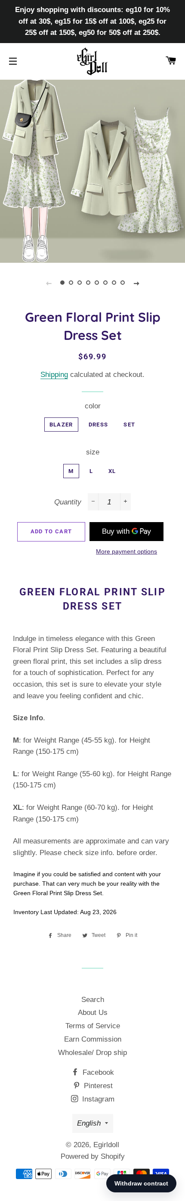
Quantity (67, 502)
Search (92, 1000)
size (92, 452)
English (89, 1123)
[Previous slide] (48, 283)
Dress (98, 424)
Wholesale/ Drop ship (92, 1053)
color (93, 406)
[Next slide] (136, 283)
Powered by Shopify (93, 1156)
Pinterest (97, 1086)
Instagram (97, 1099)
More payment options (126, 551)
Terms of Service (92, 1026)
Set (129, 424)
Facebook (97, 1072)
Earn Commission (92, 1039)
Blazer (61, 424)
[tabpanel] (92, 170)
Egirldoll (106, 1145)
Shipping (54, 374)
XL (112, 471)
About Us (93, 1012)
